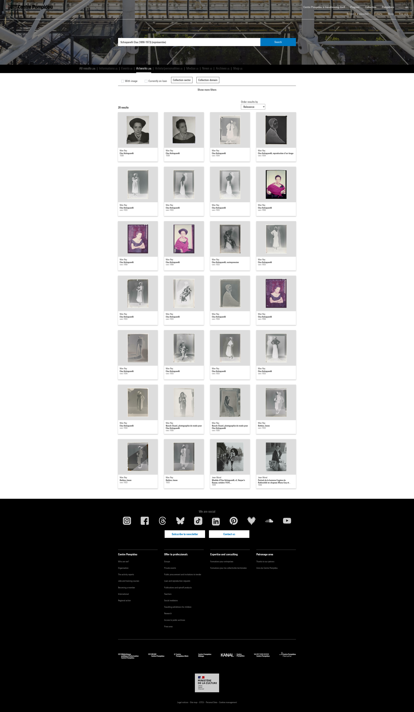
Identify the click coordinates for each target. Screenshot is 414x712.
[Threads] (162, 521)
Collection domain (208, 80)
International (123, 594)
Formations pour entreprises (221, 561)
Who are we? (123, 561)
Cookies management (228, 702)
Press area (168, 626)
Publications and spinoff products (178, 587)
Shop (392, 14)
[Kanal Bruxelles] (235, 658)
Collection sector (182, 80)
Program (355, 7)
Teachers (167, 594)
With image (130, 81)
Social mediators (171, 600)
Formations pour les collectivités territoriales (228, 568)
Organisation (123, 568)
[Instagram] (127, 521)
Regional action (124, 600)
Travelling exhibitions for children (177, 607)
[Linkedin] (216, 521)
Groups (167, 561)
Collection (371, 7)
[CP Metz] (183, 658)
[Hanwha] (287, 658)
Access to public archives (174, 620)
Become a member (359, 14)
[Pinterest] (234, 521)
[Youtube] (287, 521)
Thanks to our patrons (265, 561)
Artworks (143, 68)
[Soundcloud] (269, 521)
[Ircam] (158, 658)
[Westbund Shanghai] (264, 658)
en (407, 7)
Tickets (378, 14)
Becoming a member (126, 587)
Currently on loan (157, 81)
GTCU (201, 702)
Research (168, 613)
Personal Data (212, 702)
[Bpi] (130, 658)
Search (278, 42)
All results (87, 68)
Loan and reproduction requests (177, 581)
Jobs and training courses (128, 581)
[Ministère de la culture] (207, 683)
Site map (194, 702)
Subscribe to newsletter (185, 534)
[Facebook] (145, 521)
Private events (170, 568)
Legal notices (183, 702)
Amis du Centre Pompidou (267, 568)
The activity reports (126, 574)
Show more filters (207, 89)
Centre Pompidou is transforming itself (325, 7)
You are (404, 14)
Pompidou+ (388, 7)
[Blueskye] (180, 521)
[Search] (400, 5)
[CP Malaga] (207, 658)
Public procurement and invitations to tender (182, 574)
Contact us (229, 534)
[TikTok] (198, 521)
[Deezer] (251, 521)
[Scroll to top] (406, 704)
